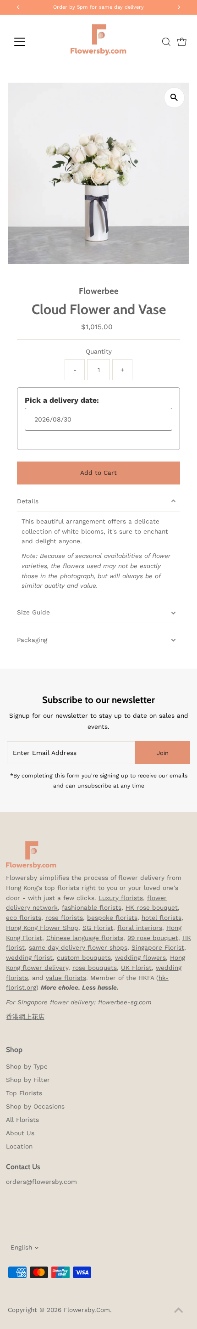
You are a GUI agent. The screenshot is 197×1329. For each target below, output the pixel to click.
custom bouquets (84, 957)
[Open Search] (166, 42)
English (21, 1247)
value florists (66, 977)
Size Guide (33, 612)
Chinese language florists (84, 937)
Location (19, 1146)
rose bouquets (94, 967)
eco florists (23, 917)
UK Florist (136, 967)
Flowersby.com (87, 1309)
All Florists (22, 1119)
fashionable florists (91, 907)
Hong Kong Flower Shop (42, 927)
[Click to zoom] (174, 97)
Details (27, 501)
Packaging (32, 639)
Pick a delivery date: (62, 400)
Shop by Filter (28, 1079)
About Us (20, 1133)
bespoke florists (112, 917)
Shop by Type (27, 1066)
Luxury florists (120, 897)
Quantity (99, 351)
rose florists (64, 917)
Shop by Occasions (35, 1106)
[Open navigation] (29, 41)
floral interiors (139, 927)
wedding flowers (140, 957)
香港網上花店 (25, 1016)
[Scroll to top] (179, 1310)
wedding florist (29, 957)
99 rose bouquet (152, 937)
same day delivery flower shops (78, 947)
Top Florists (24, 1093)
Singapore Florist (157, 947)
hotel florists (161, 917)
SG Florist (97, 927)
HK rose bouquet (152, 907)
